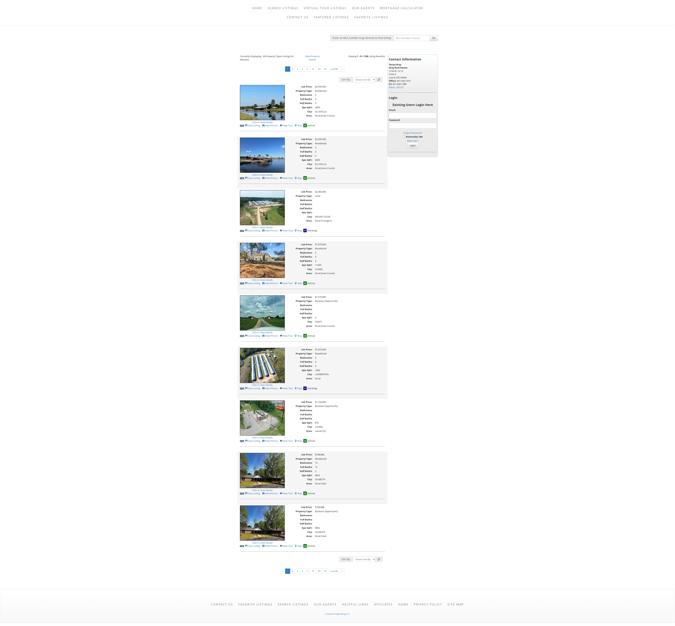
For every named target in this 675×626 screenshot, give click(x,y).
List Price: (306, 86)
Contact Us (298, 17)
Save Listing (253, 125)
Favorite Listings (371, 17)
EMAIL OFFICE (396, 87)
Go (433, 38)
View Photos (271, 125)
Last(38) (334, 68)
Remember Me (414, 136)
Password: (394, 120)
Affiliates (383, 604)
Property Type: (304, 90)
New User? (412, 140)
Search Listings (283, 8)
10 (313, 68)
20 (319, 68)
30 (325, 68)
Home (257, 8)
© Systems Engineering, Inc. (337, 613)
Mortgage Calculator (401, 8)
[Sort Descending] (379, 80)
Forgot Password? (412, 132)
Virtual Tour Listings (325, 8)
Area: (309, 115)
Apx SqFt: (307, 107)
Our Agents (363, 8)
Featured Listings (331, 17)
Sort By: (346, 79)
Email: (392, 110)
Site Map (456, 604)
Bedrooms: (306, 94)
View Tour (287, 125)
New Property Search (312, 58)
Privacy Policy (428, 604)
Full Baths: (306, 99)
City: (309, 111)
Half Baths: (306, 103)
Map (299, 125)
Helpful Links (355, 604)
